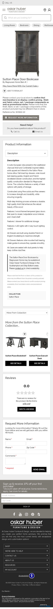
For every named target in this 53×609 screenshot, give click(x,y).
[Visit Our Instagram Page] (27, 514)
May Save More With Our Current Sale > (20, 86)
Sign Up (26, 507)
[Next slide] (45, 343)
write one (26, 404)
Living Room (9, 25)
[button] (4, 10)
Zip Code (30, 447)
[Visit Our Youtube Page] (20, 514)
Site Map (25, 585)
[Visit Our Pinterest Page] (33, 514)
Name (8, 439)
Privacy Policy (16, 585)
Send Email (39, 469)
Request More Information (22, 118)
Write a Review (26, 409)
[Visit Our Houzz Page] (39, 514)
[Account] (49, 10)
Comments (10, 456)
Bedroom (24, 25)
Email (29, 439)
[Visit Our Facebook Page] (14, 514)
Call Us (16, 132)
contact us (19, 268)
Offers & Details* (35, 585)
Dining (36, 25)
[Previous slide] (8, 343)
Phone (8, 447)
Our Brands (6, 591)
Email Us (39, 132)
